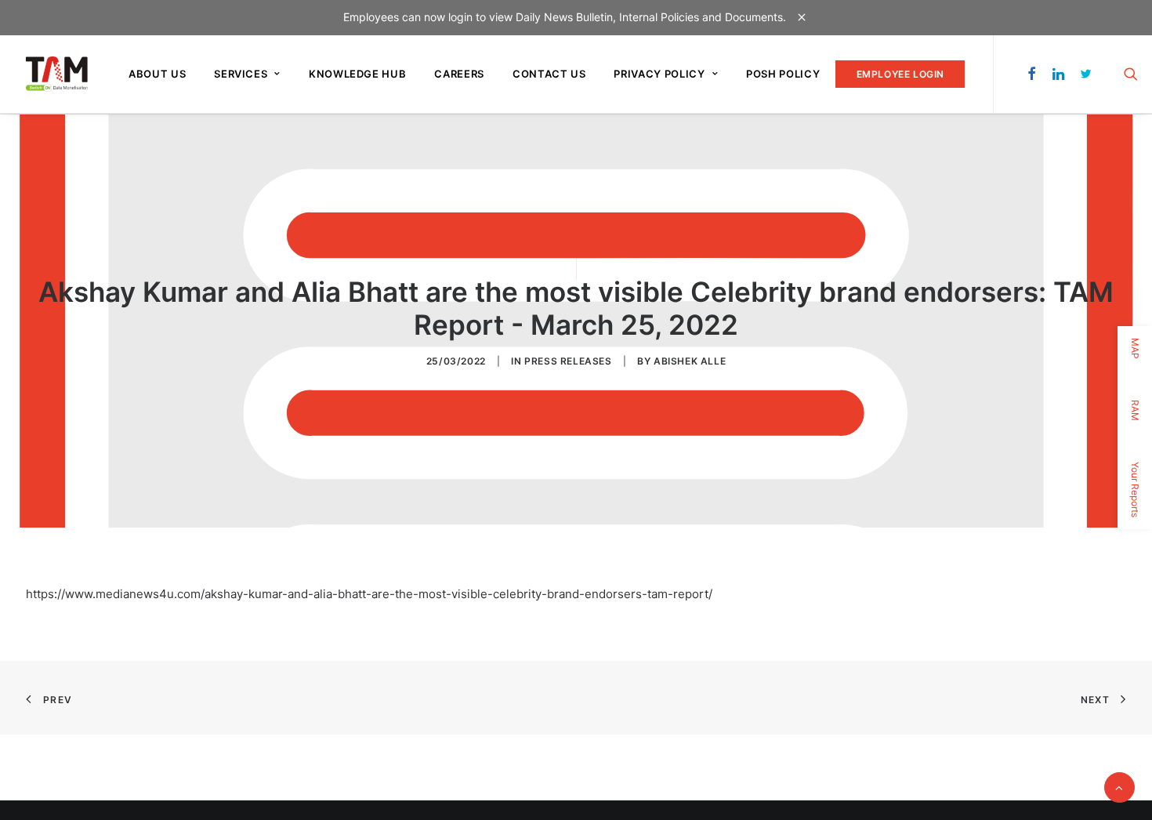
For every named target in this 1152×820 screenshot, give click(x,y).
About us (157, 73)
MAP (1135, 348)
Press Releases (567, 361)
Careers (459, 73)
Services (240, 73)
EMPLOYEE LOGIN (900, 74)
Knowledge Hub (357, 73)
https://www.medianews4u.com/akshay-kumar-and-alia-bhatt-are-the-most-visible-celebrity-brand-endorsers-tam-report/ (369, 593)
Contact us (549, 73)
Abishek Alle (690, 361)
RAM (1135, 410)
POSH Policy (783, 73)
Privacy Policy (659, 73)
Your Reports (1135, 489)
